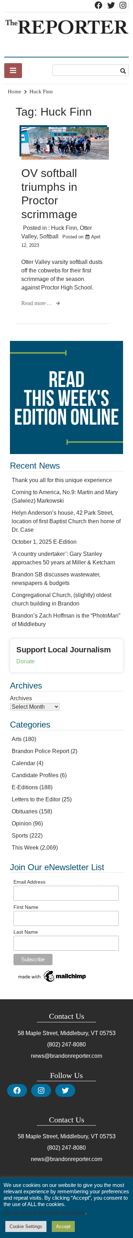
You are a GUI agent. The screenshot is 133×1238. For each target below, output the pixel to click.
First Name (25, 907)
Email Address (29, 882)
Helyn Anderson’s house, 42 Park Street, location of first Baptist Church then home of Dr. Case (66, 521)
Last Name (25, 932)
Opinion (22, 823)
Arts (17, 739)
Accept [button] (63, 1226)
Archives (21, 698)
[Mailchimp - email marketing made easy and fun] (52, 982)
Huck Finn (64, 228)
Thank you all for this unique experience (62, 480)
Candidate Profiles (35, 775)
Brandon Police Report (40, 751)
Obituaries (25, 811)
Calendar (23, 763)
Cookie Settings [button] (26, 1226)
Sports (20, 836)
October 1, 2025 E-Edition (44, 542)
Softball (49, 236)
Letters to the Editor (36, 799)
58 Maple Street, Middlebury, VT (58, 1033)
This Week (25, 848)
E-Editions (25, 787)
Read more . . (37, 303)
